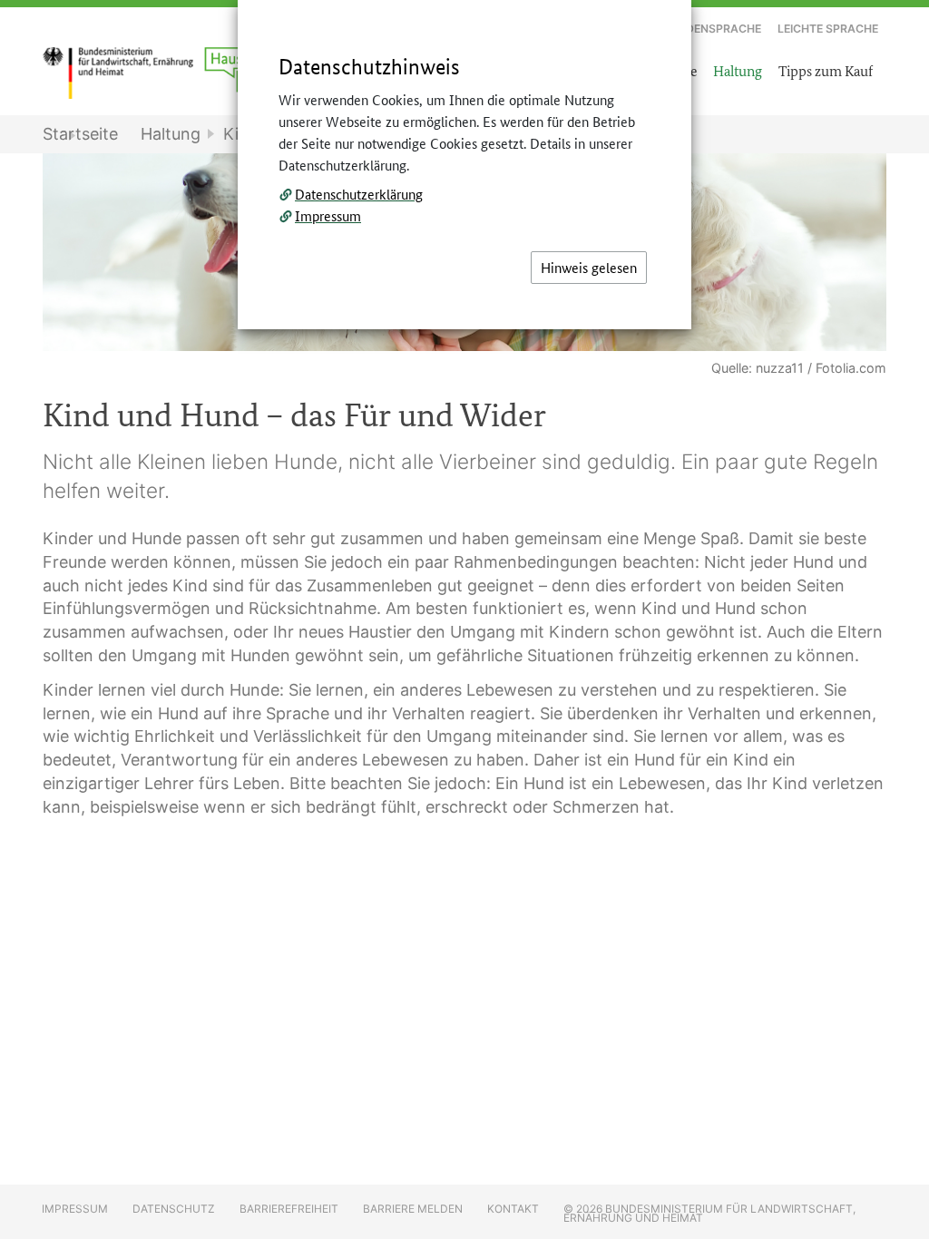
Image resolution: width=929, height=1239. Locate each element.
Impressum (328, 215)
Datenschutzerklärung (359, 193)
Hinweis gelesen (589, 267)
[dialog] (464, 619)
